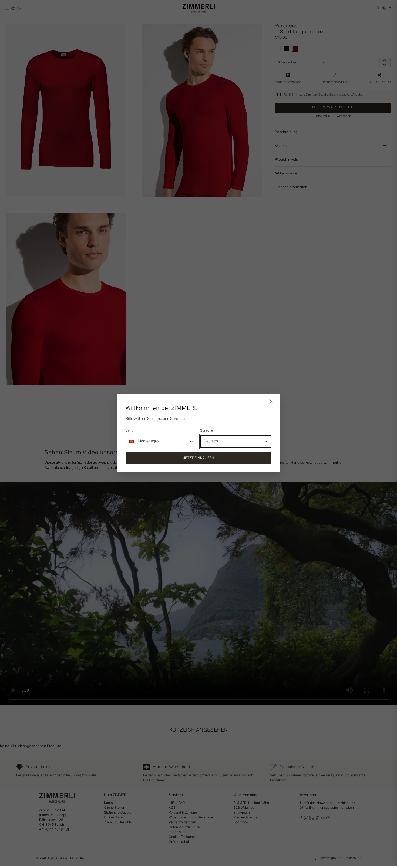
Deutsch (211, 441)
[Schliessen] (271, 401)
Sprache (206, 430)
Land (129, 430)
